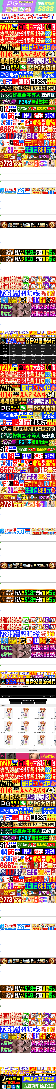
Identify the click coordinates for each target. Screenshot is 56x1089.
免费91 (24, 359)
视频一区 (5, 345)
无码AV (5, 356)
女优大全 (52, 356)
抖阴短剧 (52, 362)
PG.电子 (41, 702)
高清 (44, 696)
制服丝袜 (52, 348)
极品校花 (43, 362)
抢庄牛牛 (24, 354)
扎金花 (52, 354)
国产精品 (14, 345)
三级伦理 (14, 348)
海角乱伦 (33, 359)
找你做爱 (33, 351)
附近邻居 (14, 351)
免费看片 (14, 359)
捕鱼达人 (14, 354)
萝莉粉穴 (52, 359)
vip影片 (15, 702)
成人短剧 (33, 362)
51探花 (33, 356)
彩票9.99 (43, 354)
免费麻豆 (43, 359)
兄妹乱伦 (24, 362)
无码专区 (5, 359)
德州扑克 (33, 354)
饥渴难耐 (24, 351)
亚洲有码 (43, 345)
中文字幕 (24, 348)
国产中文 (14, 362)
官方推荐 (5, 354)
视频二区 (5, 348)
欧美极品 (52, 345)
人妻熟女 (43, 348)
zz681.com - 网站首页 (12, 22)
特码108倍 (28, 702)
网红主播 (24, 345)
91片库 (43, 356)
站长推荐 (5, 351)
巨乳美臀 (33, 348)
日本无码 (33, 345)
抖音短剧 (14, 356)
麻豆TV (24, 356)
